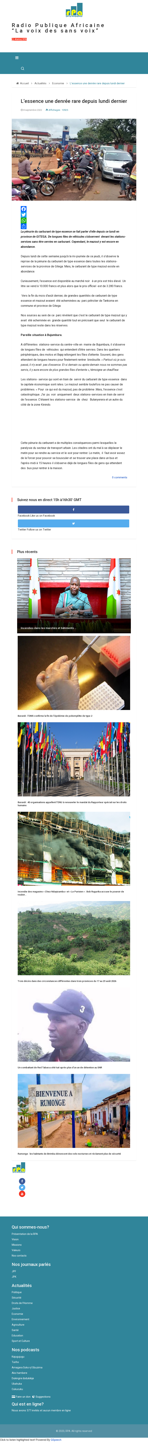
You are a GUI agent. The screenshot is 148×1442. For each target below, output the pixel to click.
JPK (14, 1276)
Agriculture (18, 1324)
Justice (16, 1308)
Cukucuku (17, 1389)
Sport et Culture (21, 1341)
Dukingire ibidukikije (23, 1378)
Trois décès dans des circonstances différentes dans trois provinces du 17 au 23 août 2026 (67, 981)
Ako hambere (19, 1372)
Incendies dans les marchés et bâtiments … (48, 628)
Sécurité (16, 1297)
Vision (15, 1239)
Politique (17, 1292)
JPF (14, 1271)
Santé (15, 1330)
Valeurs (16, 1250)
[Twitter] (74, 215)
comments (120, 477)
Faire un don (26, 1208)
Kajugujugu (18, 1356)
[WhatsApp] (74, 220)
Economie (17, 1313)
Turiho (15, 1362)
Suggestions (43, 1396)
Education (17, 1335)
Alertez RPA (20, 39)
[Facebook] (23, 1181)
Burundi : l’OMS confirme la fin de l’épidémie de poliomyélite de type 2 (55, 716)
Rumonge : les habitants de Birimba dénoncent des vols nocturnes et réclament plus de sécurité (69, 1153)
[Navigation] (16, 57)
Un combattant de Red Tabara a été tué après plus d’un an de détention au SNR (60, 1067)
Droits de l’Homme (22, 1303)
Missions (17, 1244)
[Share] (74, 226)
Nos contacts (19, 1255)
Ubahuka (17, 1383)
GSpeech (56, 1439)
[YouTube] (23, 1194)
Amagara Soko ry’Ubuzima (27, 1367)
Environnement (20, 1319)
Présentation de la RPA (25, 1234)
